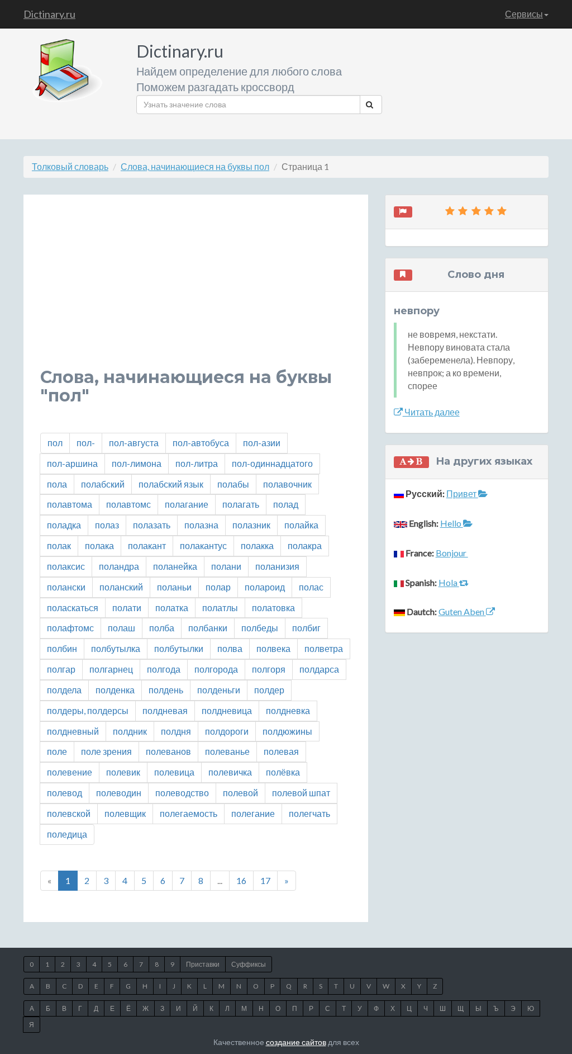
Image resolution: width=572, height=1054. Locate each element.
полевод (64, 792)
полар (218, 587)
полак (59, 545)
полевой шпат (301, 792)
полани (226, 566)
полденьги (218, 689)
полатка (171, 607)
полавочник (287, 484)
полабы (233, 484)
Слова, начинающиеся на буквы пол (195, 166)
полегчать (309, 813)
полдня (176, 731)
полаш (121, 627)
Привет (462, 493)
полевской (68, 813)
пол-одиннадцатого (272, 463)
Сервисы (524, 13)
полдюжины (287, 731)
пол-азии (261, 442)
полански (66, 587)
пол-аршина (72, 463)
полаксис (66, 566)
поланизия (277, 566)
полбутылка (115, 648)
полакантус (203, 545)
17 (265, 880)
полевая (281, 751)
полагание (186, 504)
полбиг (306, 627)
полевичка (230, 772)
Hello (451, 523)
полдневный (73, 731)
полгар (61, 669)
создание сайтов (296, 1042)
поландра (119, 566)
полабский (103, 484)
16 (241, 880)
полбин (62, 648)
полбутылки (178, 648)
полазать (151, 524)
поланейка (175, 566)
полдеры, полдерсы (87, 710)
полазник (251, 524)
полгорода (216, 669)
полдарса (319, 669)
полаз (107, 524)
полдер (269, 689)
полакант (147, 545)
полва (229, 648)
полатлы (220, 607)
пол (55, 442)
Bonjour (452, 552)
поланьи (174, 587)
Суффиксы (248, 964)
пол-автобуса (201, 442)
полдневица (227, 710)
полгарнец (111, 669)
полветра (323, 648)
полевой (240, 792)
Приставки (203, 964)
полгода (163, 669)
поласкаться (72, 607)
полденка (115, 689)
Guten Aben (462, 611)
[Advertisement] (195, 289)
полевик (123, 772)
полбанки (207, 627)
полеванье (227, 751)
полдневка (288, 710)
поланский (121, 587)
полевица (174, 772)
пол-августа (134, 442)
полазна (201, 524)
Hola (448, 582)
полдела (64, 689)
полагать (240, 504)
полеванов (168, 751)
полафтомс (70, 627)
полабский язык (171, 484)
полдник (130, 731)
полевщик (125, 813)
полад (285, 504)
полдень (166, 689)
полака (99, 545)
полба (161, 627)
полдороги (227, 731)
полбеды (259, 627)
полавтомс (128, 504)
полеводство (182, 792)
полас (311, 587)
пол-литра (196, 463)
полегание (253, 813)
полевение (69, 772)
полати (126, 607)
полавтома (69, 504)
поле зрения (106, 751)
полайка (301, 524)
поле (57, 751)
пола (57, 484)
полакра (305, 545)
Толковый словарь (70, 166)
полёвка (283, 772)
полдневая (165, 710)
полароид (265, 587)
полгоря (268, 669)
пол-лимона (136, 463)
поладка (64, 524)
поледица (67, 834)
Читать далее (431, 412)
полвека (273, 648)
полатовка (273, 607)
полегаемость (188, 813)
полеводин (118, 792)
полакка (257, 545)
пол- (86, 442)
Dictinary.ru (49, 14)
